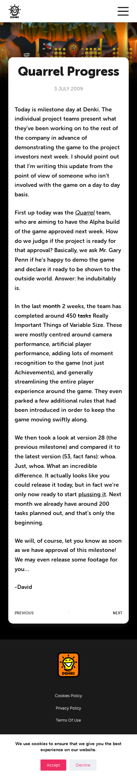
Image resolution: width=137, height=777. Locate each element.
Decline (83, 765)
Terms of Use (68, 720)
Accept (53, 765)
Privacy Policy (68, 708)
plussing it (92, 494)
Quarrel (85, 212)
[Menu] (123, 11)
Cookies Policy (68, 695)
